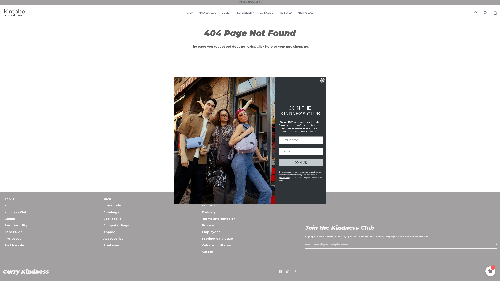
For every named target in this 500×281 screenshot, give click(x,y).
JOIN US (301, 162)
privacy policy (284, 178)
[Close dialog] (323, 81)
